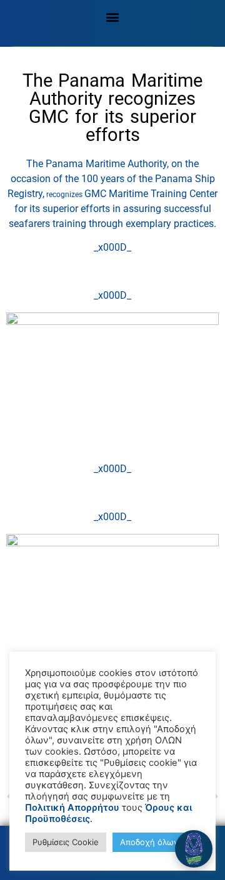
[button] (112, 16)
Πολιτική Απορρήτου (72, 807)
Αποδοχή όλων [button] (149, 842)
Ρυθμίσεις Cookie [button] (65, 842)
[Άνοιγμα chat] (193, 849)
